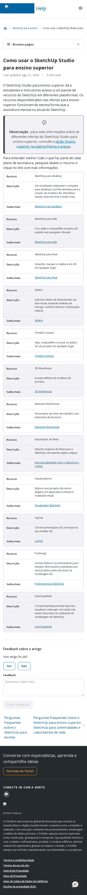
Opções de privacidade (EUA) (19, 886)
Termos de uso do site (16, 865)
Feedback (9, 675)
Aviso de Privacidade (15, 876)
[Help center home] (5, 28)
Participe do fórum (20, 771)
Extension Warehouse (47, 427)
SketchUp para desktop (48, 206)
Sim (9, 666)
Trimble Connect (44, 356)
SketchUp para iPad (46, 277)
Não (24, 666)
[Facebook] (6, 794)
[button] (75, 884)
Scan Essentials (43, 626)
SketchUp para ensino (25, 28)
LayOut (39, 541)
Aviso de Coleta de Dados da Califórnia (25, 881)
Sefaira (39, 320)
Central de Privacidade (16, 870)
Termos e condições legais (18, 860)
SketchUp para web (46, 242)
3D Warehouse (43, 391)
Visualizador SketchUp (47, 505)
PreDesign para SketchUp (49, 583)
